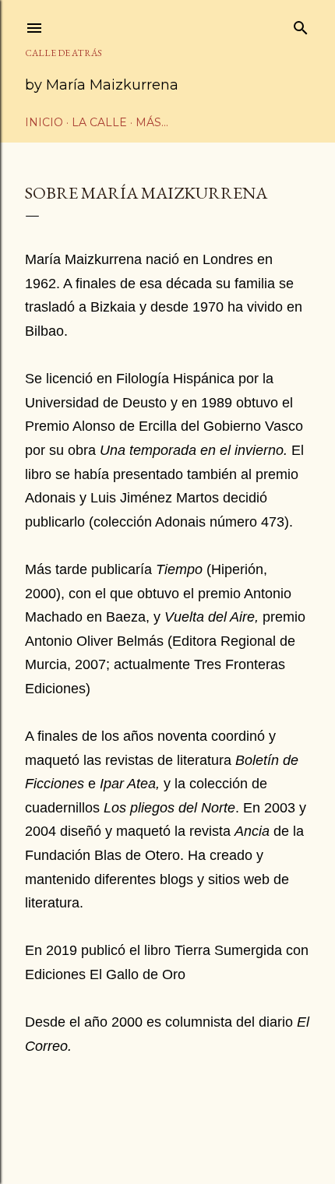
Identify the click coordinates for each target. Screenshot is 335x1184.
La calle (99, 122)
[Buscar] (300, 24)
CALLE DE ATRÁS (63, 53)
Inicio (44, 122)
